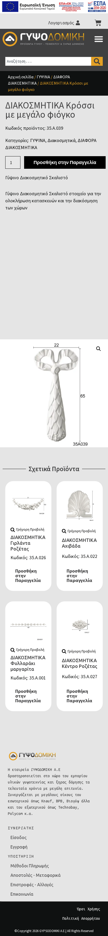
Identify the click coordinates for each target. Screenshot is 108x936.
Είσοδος (18, 837)
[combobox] (48, 61)
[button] (99, 39)
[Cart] (98, 23)
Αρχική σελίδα (21, 76)
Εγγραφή (19, 847)
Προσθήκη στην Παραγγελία (65, 162)
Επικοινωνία (21, 894)
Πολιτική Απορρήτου (81, 918)
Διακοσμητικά (61, 140)
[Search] (97, 61)
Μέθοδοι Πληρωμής (29, 865)
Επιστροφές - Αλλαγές (31, 884)
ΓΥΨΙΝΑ (43, 76)
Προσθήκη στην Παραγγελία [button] (28, 575)
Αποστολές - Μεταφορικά (35, 875)
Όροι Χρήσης (88, 909)
